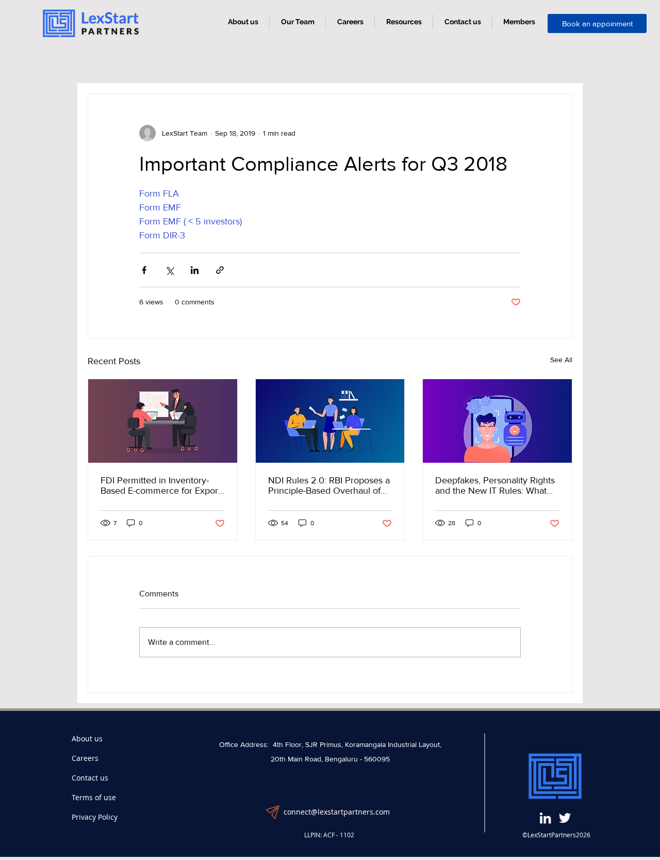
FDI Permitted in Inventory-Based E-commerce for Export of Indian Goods (161, 485)
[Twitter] (565, 818)
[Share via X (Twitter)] (169, 270)
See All (561, 359)
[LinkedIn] (545, 818)
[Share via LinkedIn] (195, 270)
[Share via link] (220, 270)
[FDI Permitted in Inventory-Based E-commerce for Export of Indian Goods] (162, 421)
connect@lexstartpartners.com (337, 812)
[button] (404, 21)
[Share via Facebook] (144, 270)
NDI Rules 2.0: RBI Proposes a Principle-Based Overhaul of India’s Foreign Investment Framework (329, 485)
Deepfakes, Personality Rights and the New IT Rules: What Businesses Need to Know (495, 485)
